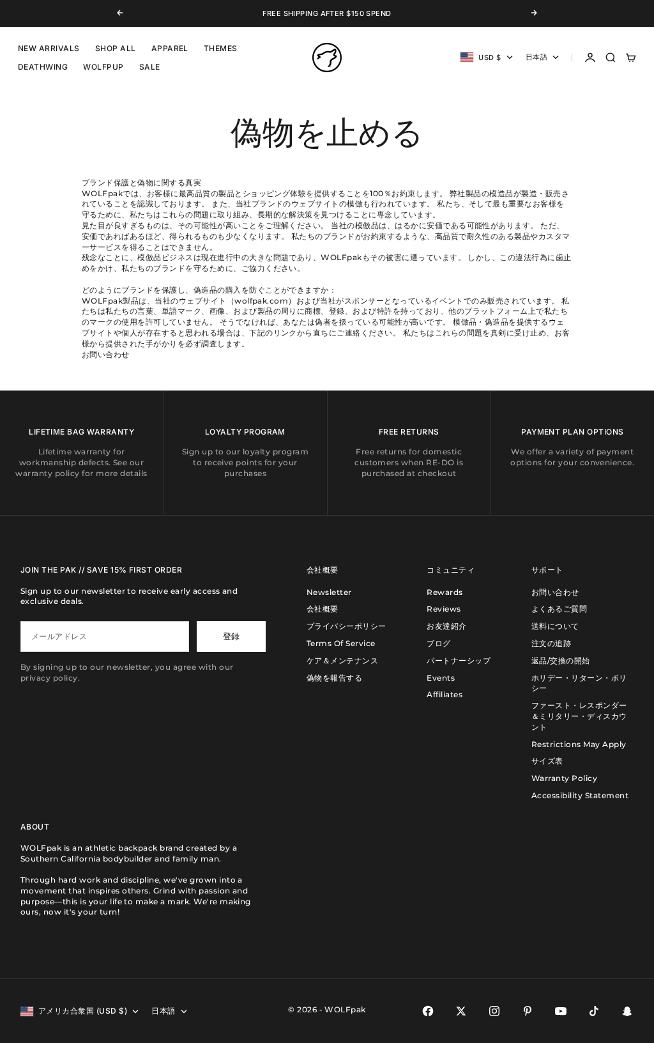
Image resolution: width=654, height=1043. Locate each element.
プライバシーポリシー (346, 626)
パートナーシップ (458, 660)
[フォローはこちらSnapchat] (627, 1011)
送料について (555, 626)
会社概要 (322, 609)
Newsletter (329, 592)
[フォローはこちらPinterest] (527, 1011)
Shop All (115, 48)
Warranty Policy (564, 778)
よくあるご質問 (559, 609)
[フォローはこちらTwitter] (461, 1011)
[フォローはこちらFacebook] (428, 1011)
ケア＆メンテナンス (342, 660)
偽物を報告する (334, 678)
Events (441, 678)
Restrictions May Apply (579, 744)
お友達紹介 (446, 626)
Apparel (169, 48)
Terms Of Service (341, 643)
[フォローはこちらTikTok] (594, 1011)
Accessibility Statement (579, 795)
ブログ (438, 643)
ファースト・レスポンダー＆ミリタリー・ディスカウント (579, 716)
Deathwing (43, 67)
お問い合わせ (555, 592)
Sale (149, 67)
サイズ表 (547, 761)
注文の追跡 (551, 643)
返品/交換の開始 (560, 660)
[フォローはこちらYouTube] (560, 1011)
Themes (221, 48)
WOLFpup (103, 67)
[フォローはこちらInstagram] (494, 1011)
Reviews (443, 609)
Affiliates (444, 694)
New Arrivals (49, 48)
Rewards (444, 592)
